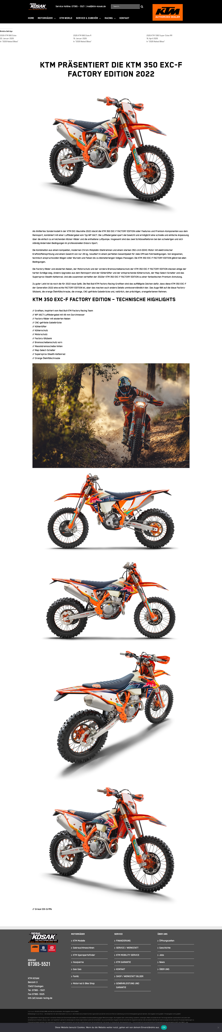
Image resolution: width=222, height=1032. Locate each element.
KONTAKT (120, 969)
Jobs (161, 955)
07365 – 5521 (78, 6)
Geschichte (165, 948)
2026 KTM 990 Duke (8, 35)
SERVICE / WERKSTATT (127, 948)
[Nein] (218, 1027)
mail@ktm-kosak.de (96, 6)
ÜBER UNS (164, 969)
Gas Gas (77, 969)
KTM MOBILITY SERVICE (127, 955)
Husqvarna (78, 962)
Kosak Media (39, 1014)
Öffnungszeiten (166, 940)
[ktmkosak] (168, 5)
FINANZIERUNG (123, 940)
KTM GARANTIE (123, 962)
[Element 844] (38, 4)
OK (163, 1027)
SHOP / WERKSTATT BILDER (129, 976)
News (162, 962)
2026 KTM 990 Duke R (82, 35)
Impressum (31, 1011)
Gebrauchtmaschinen (83, 948)
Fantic (76, 976)
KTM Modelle (79, 940)
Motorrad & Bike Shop (84, 983)
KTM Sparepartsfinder (84, 955)
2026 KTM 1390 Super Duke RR (159, 35)
